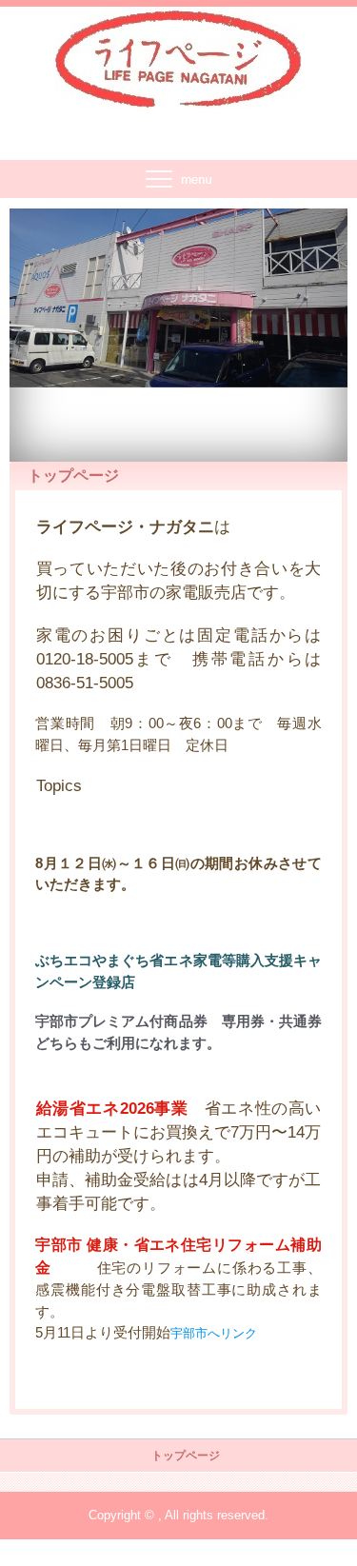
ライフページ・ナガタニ (179, 47)
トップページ (185, 1455)
